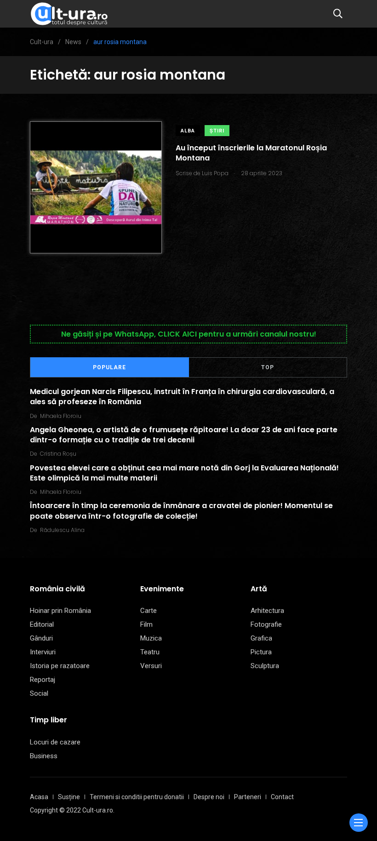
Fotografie (266, 624)
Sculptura (265, 666)
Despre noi (209, 797)
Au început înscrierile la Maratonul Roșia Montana (251, 153)
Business (43, 756)
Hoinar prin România (60, 610)
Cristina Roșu (58, 454)
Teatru (150, 652)
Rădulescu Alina (62, 530)
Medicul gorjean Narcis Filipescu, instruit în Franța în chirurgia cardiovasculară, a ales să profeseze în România (182, 396)
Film (146, 624)
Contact (282, 797)
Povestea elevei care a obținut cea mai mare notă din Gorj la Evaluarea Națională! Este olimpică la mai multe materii (184, 472)
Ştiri (217, 131)
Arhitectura (267, 610)
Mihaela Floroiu (60, 416)
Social (39, 693)
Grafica (261, 638)
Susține (69, 797)
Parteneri (247, 797)
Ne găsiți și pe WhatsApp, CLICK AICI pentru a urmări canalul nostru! (188, 334)
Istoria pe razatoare (60, 666)
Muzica (151, 638)
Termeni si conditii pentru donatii (137, 797)
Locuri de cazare (55, 742)
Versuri (151, 666)
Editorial (42, 624)
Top (267, 367)
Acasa (39, 797)
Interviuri (43, 652)
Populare (109, 367)
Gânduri (41, 638)
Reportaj (42, 679)
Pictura (261, 652)
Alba (188, 131)
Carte (148, 610)
